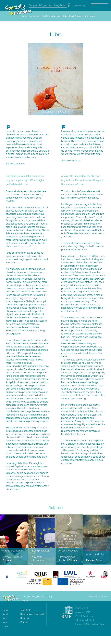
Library (6, 626)
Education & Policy (72, 16)
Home (6, 610)
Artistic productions (51, 16)
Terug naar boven (97, 596)
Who (5, 622)
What (5, 614)
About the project (80, 6)
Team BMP (25, 610)
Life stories (34, 16)
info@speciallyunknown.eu (94, 624)
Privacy (23, 622)
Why (5, 618)
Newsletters (89, 16)
